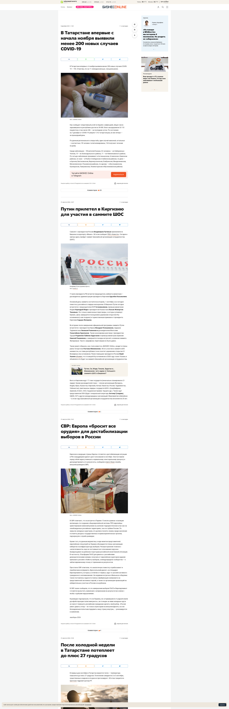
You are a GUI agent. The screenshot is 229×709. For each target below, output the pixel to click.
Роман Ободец (156, 22)
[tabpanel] (154, 32)
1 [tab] (153, 49)
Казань (63, 7)
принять (222, 705)
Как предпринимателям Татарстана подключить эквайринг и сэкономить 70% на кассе (154, 79)
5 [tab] (155, 89)
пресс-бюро (110, 462)
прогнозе (73, 681)
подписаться (118, 174)
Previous (144, 49)
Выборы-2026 (75, 617)
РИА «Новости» (113, 234)
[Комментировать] (134, 24)
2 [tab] (154, 49)
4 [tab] (154, 89)
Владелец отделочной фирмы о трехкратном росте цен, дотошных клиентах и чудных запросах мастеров (154, 41)
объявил (79, 356)
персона (145, 18)
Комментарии (94, 190)
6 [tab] (156, 89)
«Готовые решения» (158, 24)
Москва (150, 2)
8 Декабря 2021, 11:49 (67, 26)
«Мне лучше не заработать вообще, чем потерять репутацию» (154, 33)
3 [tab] (155, 49)
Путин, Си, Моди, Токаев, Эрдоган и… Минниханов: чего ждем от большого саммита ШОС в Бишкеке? (99, 371)
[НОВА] (85, 7)
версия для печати (122, 183)
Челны (139, 2)
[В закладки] (134, 30)
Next (166, 49)
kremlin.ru (75, 288)
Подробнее (88, 704)
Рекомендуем (147, 73)
